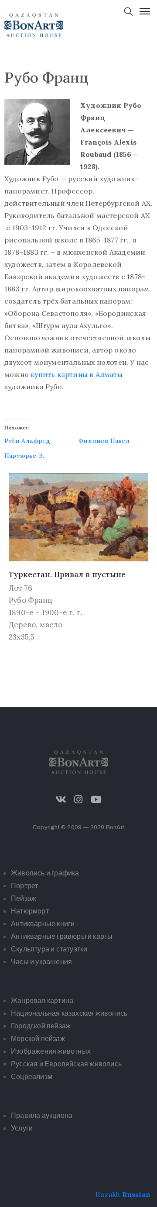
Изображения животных (51, 1051)
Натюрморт (30, 911)
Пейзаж (23, 898)
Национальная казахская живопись (69, 1013)
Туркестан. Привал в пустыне (67, 574)
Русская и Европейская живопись (66, 1064)
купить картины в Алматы (77, 374)
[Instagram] (78, 799)
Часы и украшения (41, 961)
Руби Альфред (27, 441)
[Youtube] (96, 799)
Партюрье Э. (24, 456)
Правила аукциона (41, 1115)
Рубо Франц (30, 600)
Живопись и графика (45, 873)
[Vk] (61, 799)
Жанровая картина (42, 1000)
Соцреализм (31, 1076)
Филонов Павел (104, 441)
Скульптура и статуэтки (49, 949)
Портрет (24, 885)
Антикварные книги (43, 923)
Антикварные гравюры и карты (62, 936)
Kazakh (108, 1194)
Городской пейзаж (41, 1026)
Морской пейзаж (38, 1038)
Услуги (22, 1128)
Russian (136, 1194)
